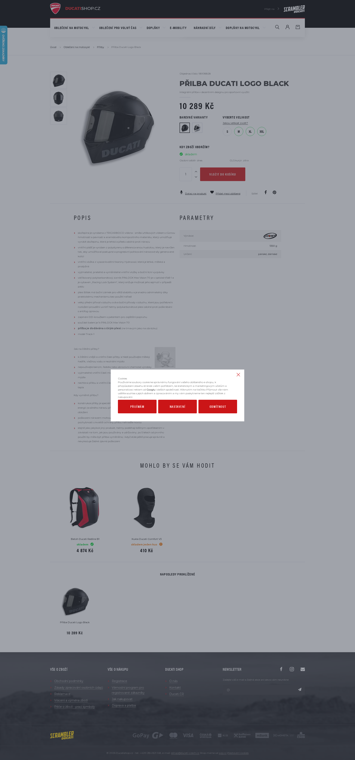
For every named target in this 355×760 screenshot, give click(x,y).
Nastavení (177, 406)
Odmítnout (218, 406)
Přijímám (137, 406)
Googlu (150, 389)
